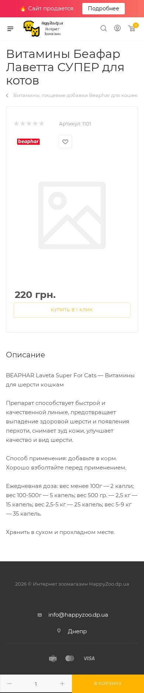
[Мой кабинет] (117, 28)
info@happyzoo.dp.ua (78, 614)
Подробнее (103, 8)
